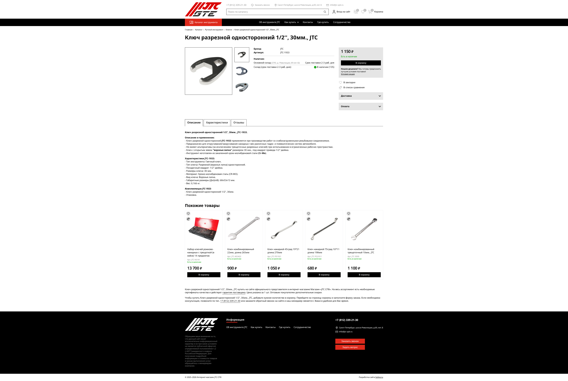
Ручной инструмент (214, 29)
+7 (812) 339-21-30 (230, 301)
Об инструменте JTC (269, 22)
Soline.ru (379, 377)
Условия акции (348, 74)
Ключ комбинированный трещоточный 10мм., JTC (361, 251)
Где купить (323, 22)
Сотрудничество (341, 22)
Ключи (229, 29)
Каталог (198, 29)
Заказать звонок (262, 5)
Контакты (308, 22)
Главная (189, 29)
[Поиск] (325, 12)
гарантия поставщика (233, 292)
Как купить (290, 22)
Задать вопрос (350, 347)
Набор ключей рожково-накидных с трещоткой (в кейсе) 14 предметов (200, 252)
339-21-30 (346, 320)
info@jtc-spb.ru (336, 5)
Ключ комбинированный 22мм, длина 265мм (240, 251)
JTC (281, 48)
